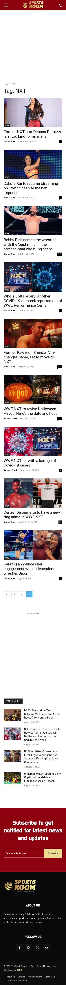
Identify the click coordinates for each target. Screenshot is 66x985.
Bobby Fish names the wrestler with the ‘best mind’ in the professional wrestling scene (30, 244)
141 (60, 418)
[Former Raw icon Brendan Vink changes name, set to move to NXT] (33, 333)
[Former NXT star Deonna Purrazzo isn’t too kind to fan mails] (33, 112)
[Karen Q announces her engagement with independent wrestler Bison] (33, 545)
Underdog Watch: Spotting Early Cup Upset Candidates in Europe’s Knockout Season (42, 777)
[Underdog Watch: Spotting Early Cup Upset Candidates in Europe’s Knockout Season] (12, 778)
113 (60, 254)
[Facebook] (19, 947)
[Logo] (33, 5)
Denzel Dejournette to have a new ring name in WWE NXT (32, 514)
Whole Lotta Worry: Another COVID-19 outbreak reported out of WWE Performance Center (33, 301)
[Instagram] (28, 947)
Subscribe (53, 853)
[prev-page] (7, 594)
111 (60, 366)
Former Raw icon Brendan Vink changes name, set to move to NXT (30, 357)
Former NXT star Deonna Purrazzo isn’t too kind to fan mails (33, 134)
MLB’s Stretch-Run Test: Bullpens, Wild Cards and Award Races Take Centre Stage (42, 714)
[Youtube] (46, 947)
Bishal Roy (9, 141)
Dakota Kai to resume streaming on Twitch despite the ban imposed (31, 188)
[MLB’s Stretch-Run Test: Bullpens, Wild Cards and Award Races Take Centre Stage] (12, 715)
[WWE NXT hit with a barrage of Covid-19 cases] (33, 441)
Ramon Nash (11, 418)
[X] (37, 947)
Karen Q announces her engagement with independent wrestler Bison (29, 569)
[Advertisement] (33, 45)
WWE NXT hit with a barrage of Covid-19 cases (30, 462)
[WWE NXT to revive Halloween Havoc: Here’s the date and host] (33, 389)
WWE (7, 125)
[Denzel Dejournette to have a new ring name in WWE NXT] (33, 493)
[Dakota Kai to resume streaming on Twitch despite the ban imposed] (33, 164)
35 (60, 522)
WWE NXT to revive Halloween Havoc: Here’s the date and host (30, 411)
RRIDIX (19, 969)
